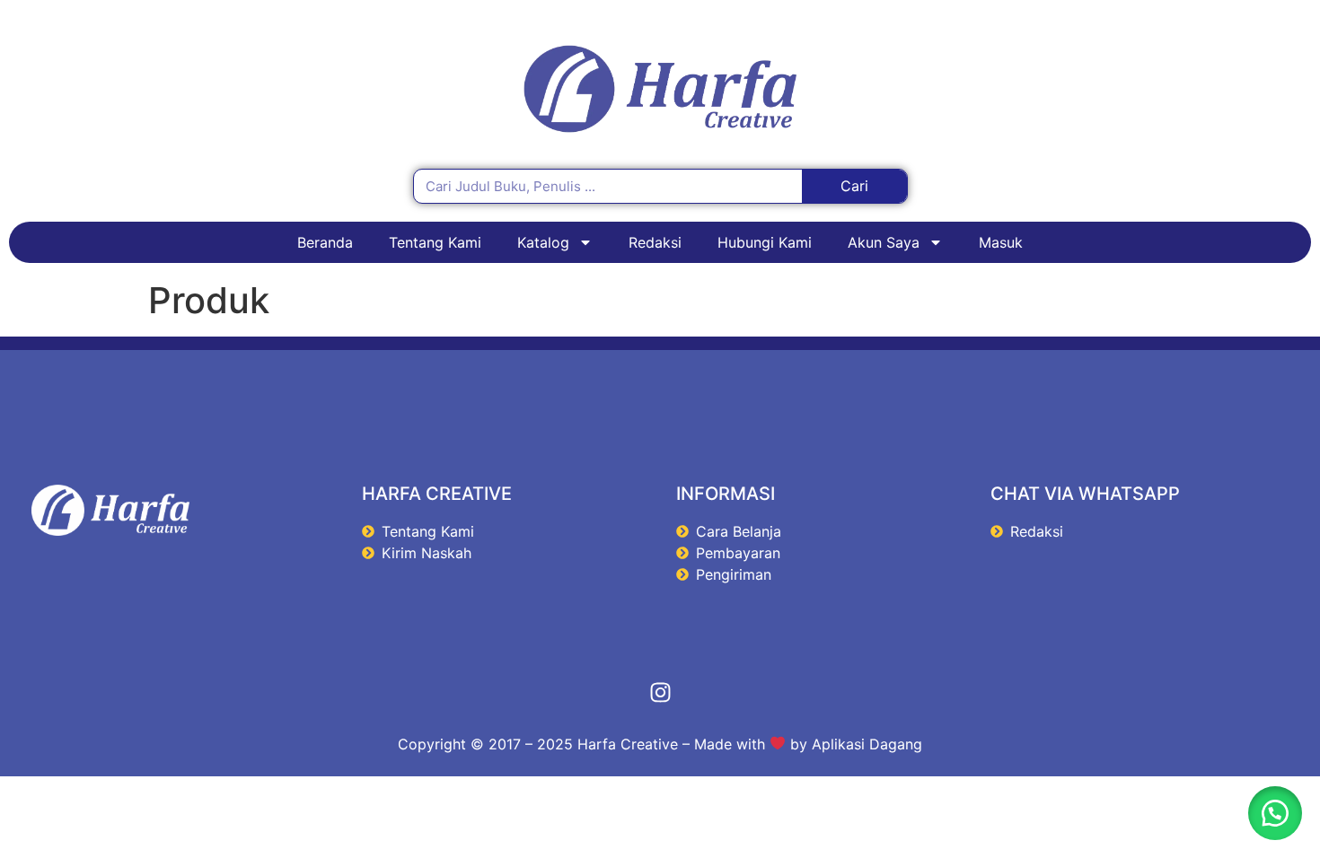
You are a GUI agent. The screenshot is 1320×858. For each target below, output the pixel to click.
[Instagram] (660, 692)
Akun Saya (884, 242)
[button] (1275, 813)
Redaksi (655, 242)
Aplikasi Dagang (867, 744)
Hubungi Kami (764, 242)
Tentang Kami (435, 242)
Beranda (325, 242)
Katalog (543, 242)
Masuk (1001, 242)
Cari (854, 186)
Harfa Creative (627, 744)
